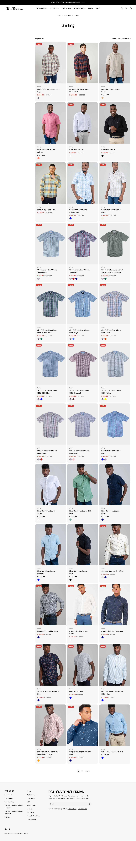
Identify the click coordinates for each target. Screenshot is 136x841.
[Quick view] (63, 46)
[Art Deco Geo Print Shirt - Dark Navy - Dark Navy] (38, 700)
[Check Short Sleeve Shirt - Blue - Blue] (102, 459)
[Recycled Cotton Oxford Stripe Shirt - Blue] (114, 665)
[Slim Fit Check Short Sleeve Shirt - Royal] (82, 303)
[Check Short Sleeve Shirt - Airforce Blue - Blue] (70, 218)
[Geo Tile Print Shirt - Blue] (70, 698)
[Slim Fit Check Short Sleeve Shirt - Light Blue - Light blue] (41, 399)
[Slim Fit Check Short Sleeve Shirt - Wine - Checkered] (38, 459)
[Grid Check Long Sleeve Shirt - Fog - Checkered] (38, 98)
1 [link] (78, 771)
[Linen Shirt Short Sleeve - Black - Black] (70, 580)
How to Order (31, 805)
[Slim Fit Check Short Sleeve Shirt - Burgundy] (82, 364)
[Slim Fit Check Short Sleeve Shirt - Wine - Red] (41, 459)
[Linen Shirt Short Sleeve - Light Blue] (50, 544)
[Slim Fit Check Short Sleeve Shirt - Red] (82, 243)
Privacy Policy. (82, 809)
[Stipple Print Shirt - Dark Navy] (114, 604)
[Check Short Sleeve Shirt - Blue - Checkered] (105, 459)
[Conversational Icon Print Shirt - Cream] (102, 577)
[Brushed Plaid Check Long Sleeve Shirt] (82, 62)
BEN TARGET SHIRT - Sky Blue (112, 752)
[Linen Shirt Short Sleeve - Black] (82, 544)
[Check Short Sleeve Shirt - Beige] (114, 183)
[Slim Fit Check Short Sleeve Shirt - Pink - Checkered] (70, 459)
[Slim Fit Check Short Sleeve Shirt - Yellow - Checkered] (102, 399)
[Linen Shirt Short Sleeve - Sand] (114, 62)
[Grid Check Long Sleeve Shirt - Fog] (50, 62)
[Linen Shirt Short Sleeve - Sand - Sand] (102, 98)
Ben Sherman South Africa (19, 833)
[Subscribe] (89, 804)
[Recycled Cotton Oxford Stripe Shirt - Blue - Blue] (102, 700)
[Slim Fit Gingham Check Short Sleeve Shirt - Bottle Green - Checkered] (102, 279)
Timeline (7, 817)
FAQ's (28, 802)
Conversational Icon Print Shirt (112, 571)
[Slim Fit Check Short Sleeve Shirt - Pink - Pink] (73, 459)
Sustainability (9, 802)
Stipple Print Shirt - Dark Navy (112, 631)
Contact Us (30, 795)
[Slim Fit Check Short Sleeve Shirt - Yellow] (114, 364)
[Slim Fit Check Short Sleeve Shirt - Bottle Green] (50, 303)
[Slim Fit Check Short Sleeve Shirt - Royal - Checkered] (70, 339)
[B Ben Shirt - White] (82, 123)
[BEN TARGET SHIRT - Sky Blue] (114, 725)
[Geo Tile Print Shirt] (82, 665)
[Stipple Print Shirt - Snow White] (82, 604)
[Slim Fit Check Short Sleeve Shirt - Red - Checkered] (70, 279)
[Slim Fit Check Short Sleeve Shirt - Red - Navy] (76, 279)
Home (59, 16)
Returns (29, 809)
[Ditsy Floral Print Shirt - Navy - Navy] (38, 637)
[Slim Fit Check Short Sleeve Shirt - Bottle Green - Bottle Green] (41, 339)
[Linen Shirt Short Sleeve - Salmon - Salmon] (38, 158)
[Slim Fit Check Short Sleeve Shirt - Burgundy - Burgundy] (73, 399)
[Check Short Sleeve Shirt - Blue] (114, 424)
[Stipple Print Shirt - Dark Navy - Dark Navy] (102, 637)
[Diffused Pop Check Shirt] (50, 183)
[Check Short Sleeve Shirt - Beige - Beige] (102, 218)
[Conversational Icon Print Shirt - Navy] (105, 577)
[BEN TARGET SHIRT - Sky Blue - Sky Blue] (102, 758)
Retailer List (31, 798)
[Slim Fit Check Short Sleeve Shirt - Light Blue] (50, 364)
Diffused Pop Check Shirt (46, 210)
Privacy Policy (31, 819)
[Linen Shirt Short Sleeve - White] (50, 484)
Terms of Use (72, 809)
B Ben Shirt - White (76, 149)
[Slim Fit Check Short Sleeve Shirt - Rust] (114, 303)
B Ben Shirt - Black (108, 149)
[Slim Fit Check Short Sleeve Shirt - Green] (50, 243)
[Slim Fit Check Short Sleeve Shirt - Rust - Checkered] (102, 339)
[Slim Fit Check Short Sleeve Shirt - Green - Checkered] (38, 279)
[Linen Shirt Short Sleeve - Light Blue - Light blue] (38, 580)
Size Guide (30, 812)
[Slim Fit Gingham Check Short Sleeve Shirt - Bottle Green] (114, 243)
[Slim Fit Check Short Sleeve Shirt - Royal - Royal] (73, 339)
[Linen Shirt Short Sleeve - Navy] (114, 484)
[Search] (122, 8)
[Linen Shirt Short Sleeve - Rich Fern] (82, 484)
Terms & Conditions (33, 816)
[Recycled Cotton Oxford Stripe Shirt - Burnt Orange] (50, 725)
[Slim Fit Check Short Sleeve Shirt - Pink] (82, 424)
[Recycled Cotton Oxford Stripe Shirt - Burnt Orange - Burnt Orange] (38, 760)
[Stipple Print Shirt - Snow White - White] (70, 640)
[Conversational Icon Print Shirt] (114, 544)
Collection (67, 16)
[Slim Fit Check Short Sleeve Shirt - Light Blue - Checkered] (38, 399)
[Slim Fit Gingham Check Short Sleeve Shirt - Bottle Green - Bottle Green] (105, 279)
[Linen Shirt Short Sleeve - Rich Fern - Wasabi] (70, 520)
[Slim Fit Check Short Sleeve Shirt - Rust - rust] (105, 339)
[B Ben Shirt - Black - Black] (102, 156)
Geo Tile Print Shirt (76, 691)
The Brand (8, 795)
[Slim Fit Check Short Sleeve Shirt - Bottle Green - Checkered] (38, 339)
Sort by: (114, 39)
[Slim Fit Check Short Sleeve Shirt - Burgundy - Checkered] (70, 399)
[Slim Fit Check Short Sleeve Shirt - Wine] (50, 424)
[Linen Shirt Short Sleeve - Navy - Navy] (102, 520)
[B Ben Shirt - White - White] (70, 156)
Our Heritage (9, 798)
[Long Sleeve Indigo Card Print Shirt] (82, 725)
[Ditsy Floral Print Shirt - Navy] (50, 604)
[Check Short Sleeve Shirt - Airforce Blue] (82, 183)
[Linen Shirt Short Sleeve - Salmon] (50, 123)
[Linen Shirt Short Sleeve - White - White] (38, 520)
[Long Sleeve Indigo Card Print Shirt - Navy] (70, 760)
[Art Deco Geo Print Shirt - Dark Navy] (50, 665)
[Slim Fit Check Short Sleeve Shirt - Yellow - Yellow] (105, 399)
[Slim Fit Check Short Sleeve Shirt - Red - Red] (73, 279)
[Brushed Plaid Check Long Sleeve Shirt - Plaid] (70, 98)
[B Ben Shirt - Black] (114, 123)
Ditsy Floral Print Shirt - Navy (47, 631)
